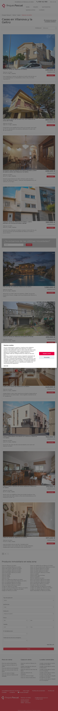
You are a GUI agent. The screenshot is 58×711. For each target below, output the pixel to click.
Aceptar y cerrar (47, 353)
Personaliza (47, 357)
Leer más (6, 365)
